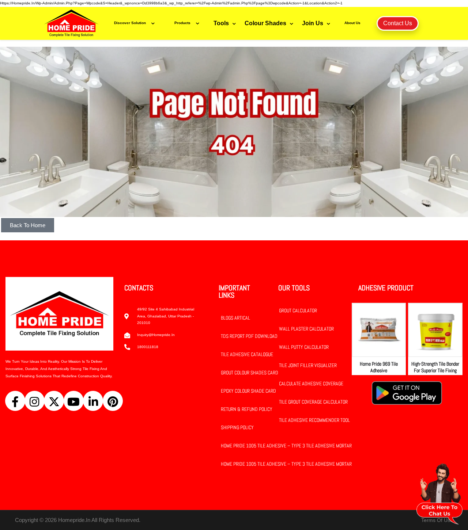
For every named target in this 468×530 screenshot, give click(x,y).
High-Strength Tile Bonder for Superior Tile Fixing (435, 367)
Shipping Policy (237, 427)
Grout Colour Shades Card (249, 372)
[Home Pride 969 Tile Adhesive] (379, 330)
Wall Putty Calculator (304, 347)
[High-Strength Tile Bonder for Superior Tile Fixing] (435, 330)
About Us (352, 23)
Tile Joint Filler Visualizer (308, 365)
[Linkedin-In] (93, 401)
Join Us (312, 23)
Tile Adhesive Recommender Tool (314, 420)
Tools (221, 23)
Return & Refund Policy (246, 409)
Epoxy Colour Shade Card (248, 391)
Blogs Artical (235, 317)
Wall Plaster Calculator (306, 328)
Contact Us (397, 23)
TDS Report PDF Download (249, 336)
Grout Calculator (298, 310)
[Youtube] (74, 401)
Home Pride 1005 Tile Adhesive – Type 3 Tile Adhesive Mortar (286, 445)
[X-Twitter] (54, 401)
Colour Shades (265, 23)
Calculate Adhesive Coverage (311, 383)
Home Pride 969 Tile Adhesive (379, 367)
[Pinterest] (113, 401)
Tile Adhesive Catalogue (247, 354)
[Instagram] (34, 401)
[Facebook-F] (15, 401)
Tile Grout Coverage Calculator (313, 402)
